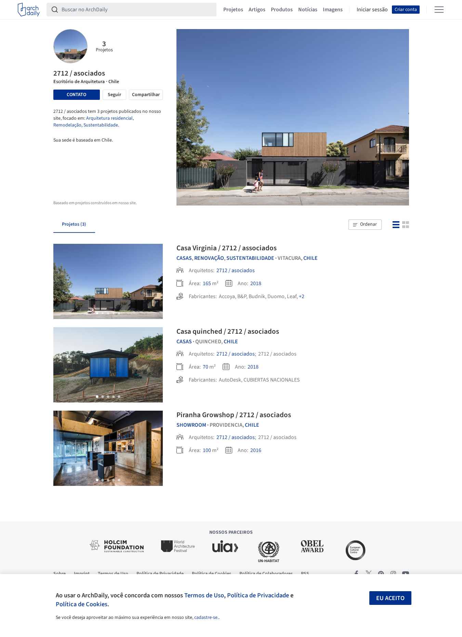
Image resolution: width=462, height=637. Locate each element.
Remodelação (67, 125)
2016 (255, 450)
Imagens (333, 9)
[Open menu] (439, 9)
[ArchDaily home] (29, 9)
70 (205, 367)
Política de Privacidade (258, 595)
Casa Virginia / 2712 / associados (226, 248)
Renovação (209, 258)
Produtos (282, 9)
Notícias (307, 9)
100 (207, 450)
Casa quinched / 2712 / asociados (227, 331)
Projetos (233, 9)
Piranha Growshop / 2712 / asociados (233, 415)
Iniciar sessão (372, 9)
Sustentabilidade (100, 125)
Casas (184, 258)
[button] (364, 225)
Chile (310, 258)
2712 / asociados (235, 270)
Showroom (191, 425)
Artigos (257, 9)
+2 (301, 296)
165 (207, 283)
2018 (255, 283)
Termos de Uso (204, 595)
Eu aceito (390, 598)
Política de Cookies (81, 604)
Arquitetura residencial (109, 118)
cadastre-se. (206, 617)
